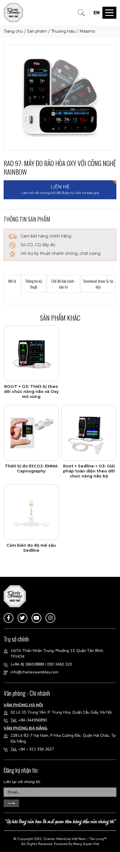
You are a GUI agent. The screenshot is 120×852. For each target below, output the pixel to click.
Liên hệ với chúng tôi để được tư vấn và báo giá (60, 189)
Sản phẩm (37, 31)
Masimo (87, 31)
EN (96, 12)
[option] (60, 97)
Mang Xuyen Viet (86, 844)
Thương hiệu (63, 31)
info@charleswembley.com (34, 672)
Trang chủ (13, 31)
